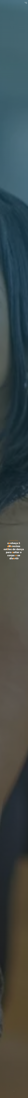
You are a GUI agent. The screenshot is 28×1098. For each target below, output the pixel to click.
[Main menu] (25, 3)
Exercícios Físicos (13, 540)
